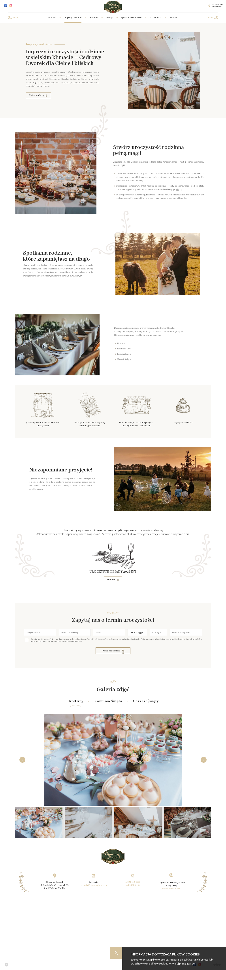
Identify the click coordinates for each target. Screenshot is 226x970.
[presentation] (22, 760)
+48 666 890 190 (217, 7)
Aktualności (155, 17)
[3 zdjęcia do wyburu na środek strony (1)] (88, 822)
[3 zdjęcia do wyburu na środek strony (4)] (187, 822)
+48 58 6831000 (132, 882)
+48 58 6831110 (132, 885)
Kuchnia (94, 17)
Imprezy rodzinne (72, 17)
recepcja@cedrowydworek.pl (93, 885)
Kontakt (174, 17)
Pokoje (109, 17)
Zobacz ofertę (36, 95)
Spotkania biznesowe (131, 17)
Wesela (52, 17)
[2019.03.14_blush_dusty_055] (38, 822)
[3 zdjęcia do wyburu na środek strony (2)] (138, 822)
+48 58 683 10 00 (217, 5)
